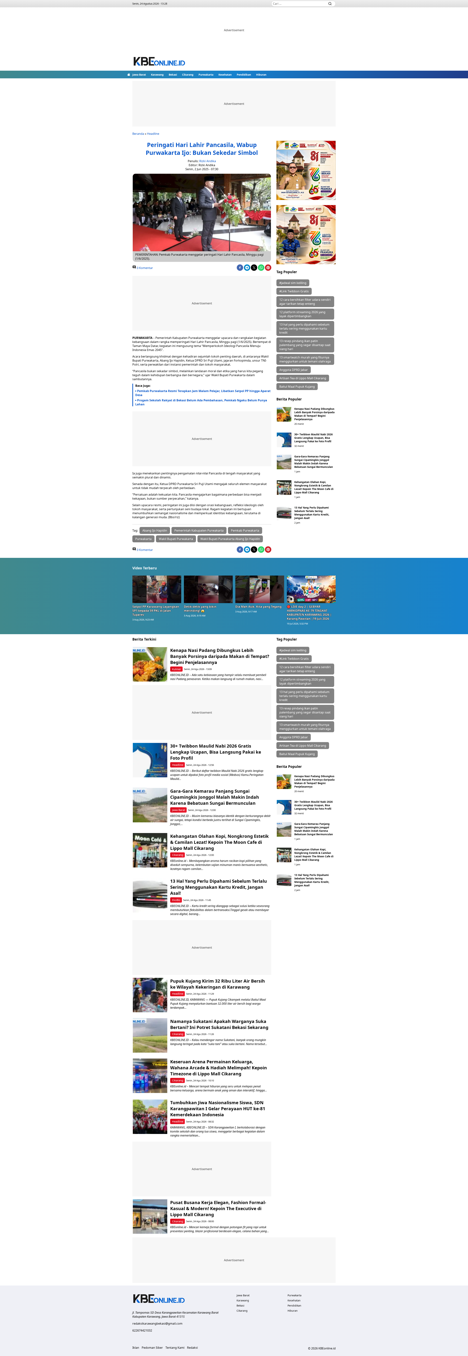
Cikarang (187, 74)
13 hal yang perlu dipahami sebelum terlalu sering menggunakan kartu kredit (304, 328)
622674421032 (142, 1330)
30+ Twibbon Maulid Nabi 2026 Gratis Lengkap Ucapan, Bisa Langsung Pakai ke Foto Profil (313, 438)
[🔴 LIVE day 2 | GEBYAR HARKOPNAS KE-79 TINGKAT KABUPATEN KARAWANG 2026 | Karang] (311, 589)
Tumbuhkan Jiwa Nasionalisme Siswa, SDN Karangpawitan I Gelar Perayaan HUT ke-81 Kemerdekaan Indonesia (217, 1108)
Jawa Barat (139, 74)
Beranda (138, 134)
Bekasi (173, 74)
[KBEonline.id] (159, 62)
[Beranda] (129, 74)
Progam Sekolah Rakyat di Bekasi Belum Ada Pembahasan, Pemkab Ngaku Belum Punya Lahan (201, 402)
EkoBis (176, 900)
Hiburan (261, 74)
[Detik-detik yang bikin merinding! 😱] (208, 589)
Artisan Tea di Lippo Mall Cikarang (302, 378)
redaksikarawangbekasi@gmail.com (157, 1323)
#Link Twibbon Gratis (294, 291)
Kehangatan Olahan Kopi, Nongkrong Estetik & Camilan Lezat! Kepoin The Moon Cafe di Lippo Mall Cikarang (313, 487)
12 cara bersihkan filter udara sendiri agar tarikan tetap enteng (305, 302)
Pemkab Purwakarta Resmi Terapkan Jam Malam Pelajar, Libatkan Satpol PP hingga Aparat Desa (203, 393)
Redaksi (192, 1348)
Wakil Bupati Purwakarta (176, 539)
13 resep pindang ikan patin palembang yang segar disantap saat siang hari (305, 345)
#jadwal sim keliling (292, 283)
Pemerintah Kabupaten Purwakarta (199, 530)
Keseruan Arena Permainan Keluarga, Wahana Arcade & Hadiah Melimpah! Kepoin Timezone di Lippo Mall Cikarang (218, 1068)
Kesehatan (225, 74)
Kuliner (176, 669)
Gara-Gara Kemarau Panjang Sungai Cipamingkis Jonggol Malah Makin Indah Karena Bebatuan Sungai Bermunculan (313, 462)
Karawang (157, 74)
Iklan (135, 1348)
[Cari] (330, 4)
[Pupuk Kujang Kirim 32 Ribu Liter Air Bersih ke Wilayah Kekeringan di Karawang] (150, 995)
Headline (153, 134)
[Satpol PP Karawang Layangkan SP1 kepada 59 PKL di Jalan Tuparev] (156, 589)
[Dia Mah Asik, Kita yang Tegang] (259, 589)
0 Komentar (144, 268)
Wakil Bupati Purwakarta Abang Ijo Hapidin (230, 539)
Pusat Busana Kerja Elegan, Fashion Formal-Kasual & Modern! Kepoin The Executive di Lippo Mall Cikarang (218, 1208)
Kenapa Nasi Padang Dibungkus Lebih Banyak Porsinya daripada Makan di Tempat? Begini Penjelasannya (314, 414)
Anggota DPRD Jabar (293, 370)
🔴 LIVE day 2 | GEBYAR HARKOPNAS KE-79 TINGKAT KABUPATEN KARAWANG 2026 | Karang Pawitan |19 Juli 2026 (309, 613)
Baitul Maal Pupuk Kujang (297, 387)
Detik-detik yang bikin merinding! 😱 (200, 609)
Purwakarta (206, 74)
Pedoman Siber (152, 1348)
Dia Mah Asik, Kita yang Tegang (258, 607)
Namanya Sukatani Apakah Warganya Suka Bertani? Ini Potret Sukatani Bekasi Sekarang (219, 1024)
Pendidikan (244, 74)
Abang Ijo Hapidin (154, 530)
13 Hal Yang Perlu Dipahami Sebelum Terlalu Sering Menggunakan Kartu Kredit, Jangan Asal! (311, 513)
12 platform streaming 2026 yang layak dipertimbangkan (302, 314)
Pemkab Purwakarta (245, 530)
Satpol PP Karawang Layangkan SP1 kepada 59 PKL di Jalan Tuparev (155, 611)
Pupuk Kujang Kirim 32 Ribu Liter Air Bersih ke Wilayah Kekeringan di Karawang (217, 984)
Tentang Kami (174, 1348)
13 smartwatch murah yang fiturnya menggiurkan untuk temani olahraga (305, 359)
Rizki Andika (207, 161)
